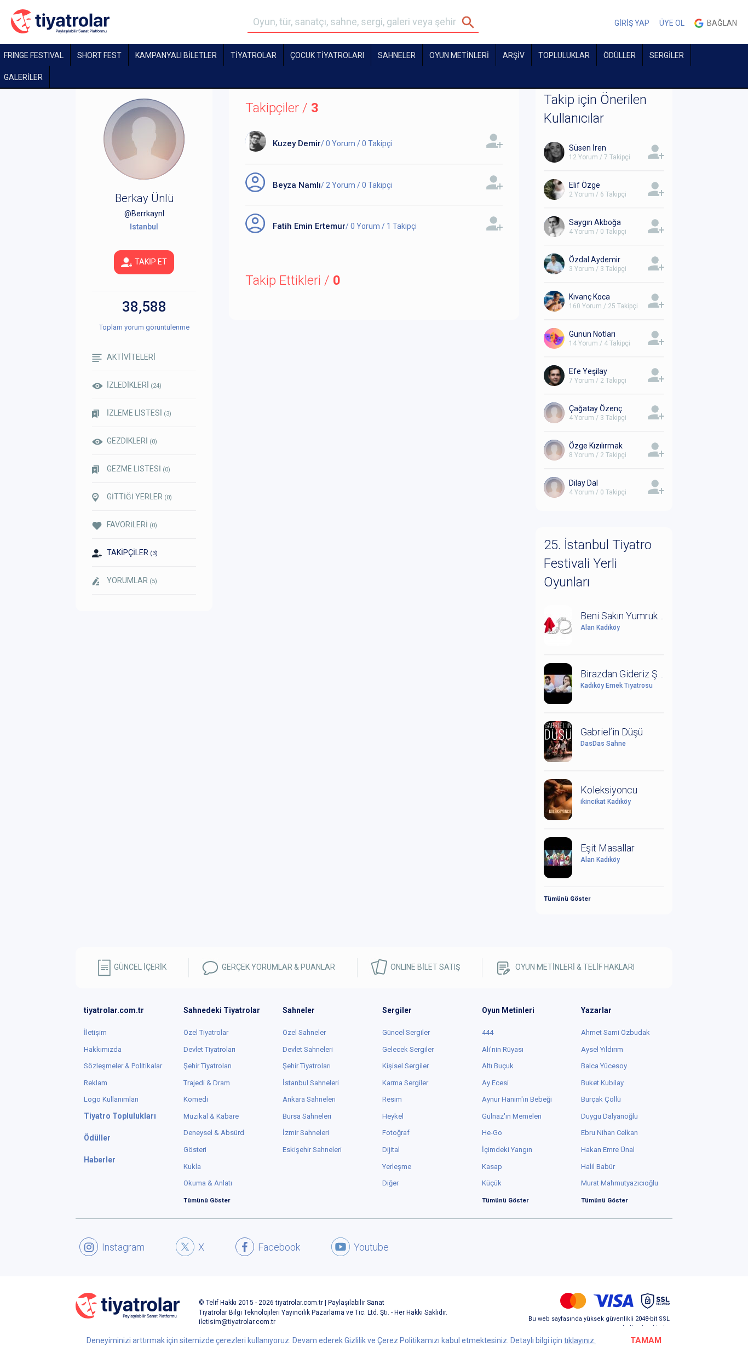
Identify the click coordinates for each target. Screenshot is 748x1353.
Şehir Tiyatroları (207, 1066)
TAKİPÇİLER (132, 552)
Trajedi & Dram (206, 1083)
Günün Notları (592, 334)
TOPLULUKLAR (564, 55)
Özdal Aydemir (594, 259)
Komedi (195, 1099)
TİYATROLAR (254, 55)
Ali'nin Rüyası (502, 1049)
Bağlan (720, 23)
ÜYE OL (671, 23)
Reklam (95, 1083)
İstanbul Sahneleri (311, 1083)
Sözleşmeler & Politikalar (123, 1066)
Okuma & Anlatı (207, 1183)
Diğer (390, 1183)
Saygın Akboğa (595, 222)
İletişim (95, 1032)
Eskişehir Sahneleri (312, 1149)
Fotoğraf (396, 1133)
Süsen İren (587, 147)
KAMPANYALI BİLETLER (176, 55)
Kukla (192, 1166)
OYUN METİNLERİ (459, 55)
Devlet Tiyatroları (209, 1049)
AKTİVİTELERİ (131, 357)
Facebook (279, 1247)
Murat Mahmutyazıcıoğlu (619, 1183)
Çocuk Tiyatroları (327, 55)
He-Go (492, 1133)
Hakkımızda (103, 1049)
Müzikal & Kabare (211, 1116)
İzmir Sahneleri (306, 1133)
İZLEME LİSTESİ (139, 412)
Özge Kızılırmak (596, 445)
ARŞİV (514, 55)
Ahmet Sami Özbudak (615, 1032)
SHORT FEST (99, 55)
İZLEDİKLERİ (134, 385)
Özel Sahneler (304, 1032)
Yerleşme (396, 1166)
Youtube (371, 1247)
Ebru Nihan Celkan (609, 1133)
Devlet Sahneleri (308, 1049)
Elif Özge (584, 185)
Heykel (393, 1116)
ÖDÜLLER (619, 55)
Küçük (492, 1183)
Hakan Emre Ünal (608, 1149)
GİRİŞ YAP (631, 23)
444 (487, 1032)
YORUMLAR (132, 580)
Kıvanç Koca (589, 296)
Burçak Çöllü (601, 1099)
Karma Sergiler (405, 1083)
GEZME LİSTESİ (138, 468)
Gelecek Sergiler (408, 1049)
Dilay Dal (583, 483)
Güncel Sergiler (406, 1032)
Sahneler (397, 55)
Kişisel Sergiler (405, 1066)
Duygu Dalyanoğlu (609, 1116)
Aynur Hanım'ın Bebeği (517, 1099)
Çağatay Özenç (595, 408)
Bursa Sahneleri (307, 1116)
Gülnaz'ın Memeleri (512, 1116)
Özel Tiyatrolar (205, 1032)
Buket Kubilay (602, 1083)
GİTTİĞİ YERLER (139, 496)
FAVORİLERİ (132, 524)
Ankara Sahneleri (309, 1099)
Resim (392, 1099)
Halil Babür (598, 1166)
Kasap (492, 1166)
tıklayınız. (580, 1340)
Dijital (391, 1149)
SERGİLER (666, 55)
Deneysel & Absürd (213, 1133)
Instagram (123, 1247)
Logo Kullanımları (111, 1099)
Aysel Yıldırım (602, 1049)
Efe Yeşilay (588, 371)
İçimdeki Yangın (507, 1149)
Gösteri (194, 1149)
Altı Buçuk (498, 1066)
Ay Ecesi (495, 1083)
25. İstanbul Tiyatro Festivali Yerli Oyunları (598, 563)
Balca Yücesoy (604, 1066)
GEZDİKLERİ (132, 440)
